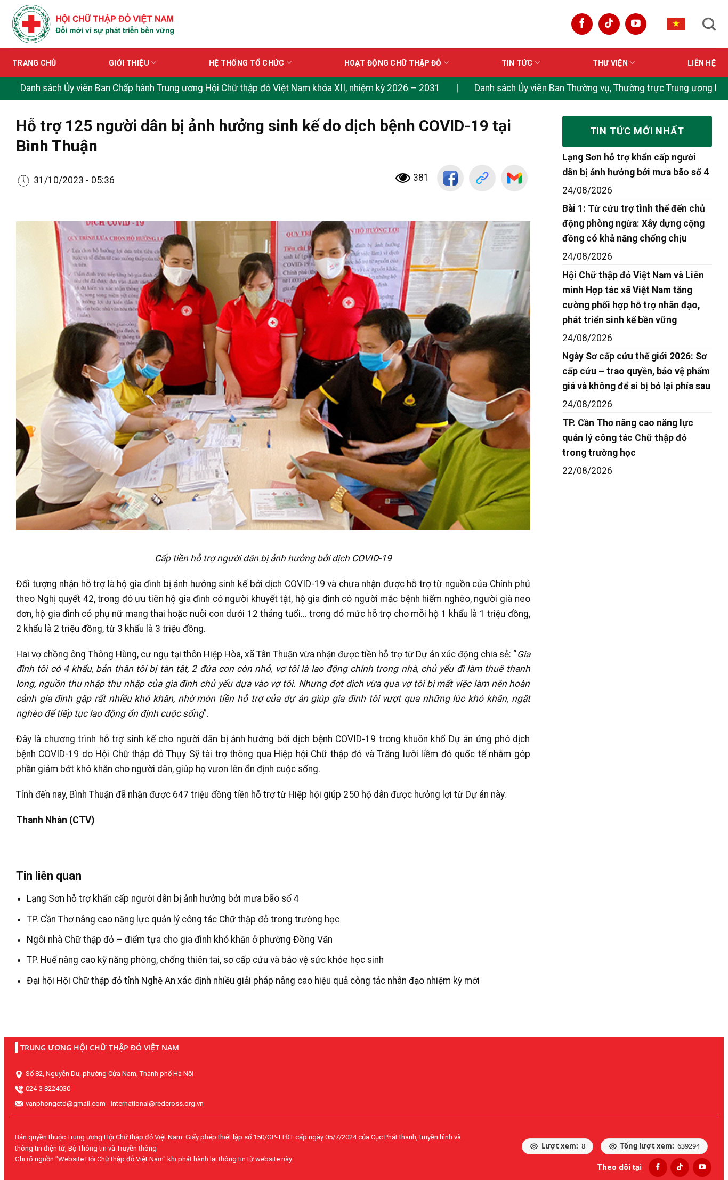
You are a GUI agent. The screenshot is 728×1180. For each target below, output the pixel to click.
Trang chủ (34, 63)
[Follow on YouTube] (635, 24)
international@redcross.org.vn (157, 1103)
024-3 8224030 (48, 1089)
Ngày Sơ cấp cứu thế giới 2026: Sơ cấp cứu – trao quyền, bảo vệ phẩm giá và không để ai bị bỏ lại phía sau (636, 371)
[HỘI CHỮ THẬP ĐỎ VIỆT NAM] (93, 24)
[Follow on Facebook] (582, 24)
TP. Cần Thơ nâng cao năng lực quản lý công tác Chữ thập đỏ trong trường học (183, 919)
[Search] (709, 24)
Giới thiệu (129, 63)
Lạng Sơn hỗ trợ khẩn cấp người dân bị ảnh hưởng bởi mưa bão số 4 (163, 898)
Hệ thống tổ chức (246, 63)
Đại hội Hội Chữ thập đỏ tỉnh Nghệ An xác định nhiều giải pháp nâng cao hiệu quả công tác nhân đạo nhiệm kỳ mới (253, 980)
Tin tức (517, 63)
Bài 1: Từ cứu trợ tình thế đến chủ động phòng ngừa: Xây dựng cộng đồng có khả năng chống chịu (633, 223)
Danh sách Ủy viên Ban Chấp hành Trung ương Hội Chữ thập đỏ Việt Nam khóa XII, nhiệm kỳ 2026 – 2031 (230, 88)
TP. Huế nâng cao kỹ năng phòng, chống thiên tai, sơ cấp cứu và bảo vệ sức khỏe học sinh (205, 959)
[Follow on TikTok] (609, 24)
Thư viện (610, 63)
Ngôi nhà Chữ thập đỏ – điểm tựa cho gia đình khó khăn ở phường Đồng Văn (180, 939)
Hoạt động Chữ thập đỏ (393, 63)
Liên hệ (701, 63)
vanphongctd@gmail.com (66, 1103)
